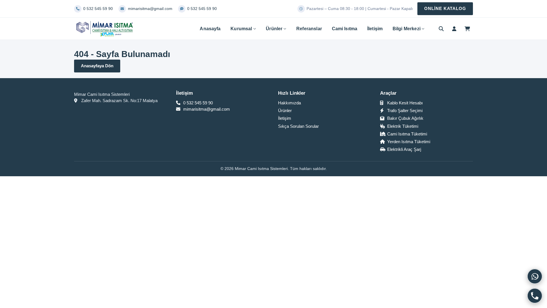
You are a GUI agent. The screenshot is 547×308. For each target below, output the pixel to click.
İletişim (375, 28)
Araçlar (388, 93)
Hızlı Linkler (291, 93)
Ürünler (274, 28)
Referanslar (309, 28)
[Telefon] (534, 295)
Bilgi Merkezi (407, 28)
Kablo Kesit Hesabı (404, 102)
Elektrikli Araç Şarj (403, 149)
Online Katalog (445, 8)
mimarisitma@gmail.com (206, 109)
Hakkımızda (289, 102)
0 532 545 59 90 (197, 102)
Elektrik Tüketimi (402, 126)
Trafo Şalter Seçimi (404, 110)
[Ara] (441, 29)
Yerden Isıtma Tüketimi (408, 141)
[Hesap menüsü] (454, 29)
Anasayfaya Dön (97, 65)
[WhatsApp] (534, 276)
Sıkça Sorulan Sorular (298, 126)
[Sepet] (467, 29)
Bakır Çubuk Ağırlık (404, 118)
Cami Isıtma (345, 28)
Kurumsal (241, 28)
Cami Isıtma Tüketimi (406, 133)
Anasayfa (210, 28)
